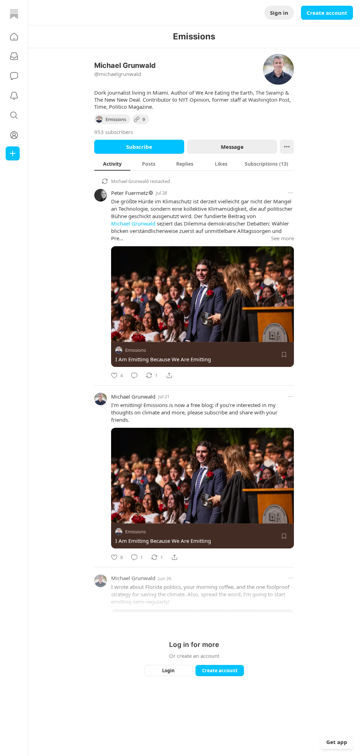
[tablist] (194, 164)
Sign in (279, 12)
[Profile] (14, 135)
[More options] (290, 192)
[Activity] (14, 95)
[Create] (13, 153)
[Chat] (14, 76)
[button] (14, 36)
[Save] (284, 354)
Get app (336, 741)
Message (232, 146)
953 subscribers (113, 131)
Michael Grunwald (130, 181)
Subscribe (139, 146)
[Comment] (134, 375)
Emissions (135, 350)
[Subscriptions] (14, 56)
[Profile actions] (287, 147)
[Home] (14, 14)
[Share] (169, 375)
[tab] (112, 164)
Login (168, 670)
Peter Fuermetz (129, 192)
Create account (327, 12)
